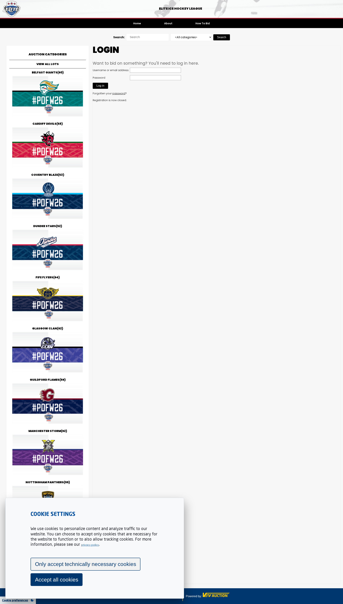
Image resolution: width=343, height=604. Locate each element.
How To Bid (202, 23)
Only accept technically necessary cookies (85, 564)
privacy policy (90, 545)
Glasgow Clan (47, 328)
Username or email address (111, 70)
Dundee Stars (47, 226)
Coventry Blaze (47, 175)
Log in (100, 85)
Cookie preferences (15, 600)
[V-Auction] (216, 596)
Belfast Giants (48, 72)
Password (99, 77)
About (168, 23)
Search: (119, 37)
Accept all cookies (56, 580)
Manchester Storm (47, 431)
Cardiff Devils (48, 124)
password (118, 93)
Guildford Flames (48, 380)
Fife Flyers (48, 277)
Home (137, 23)
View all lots (47, 64)
